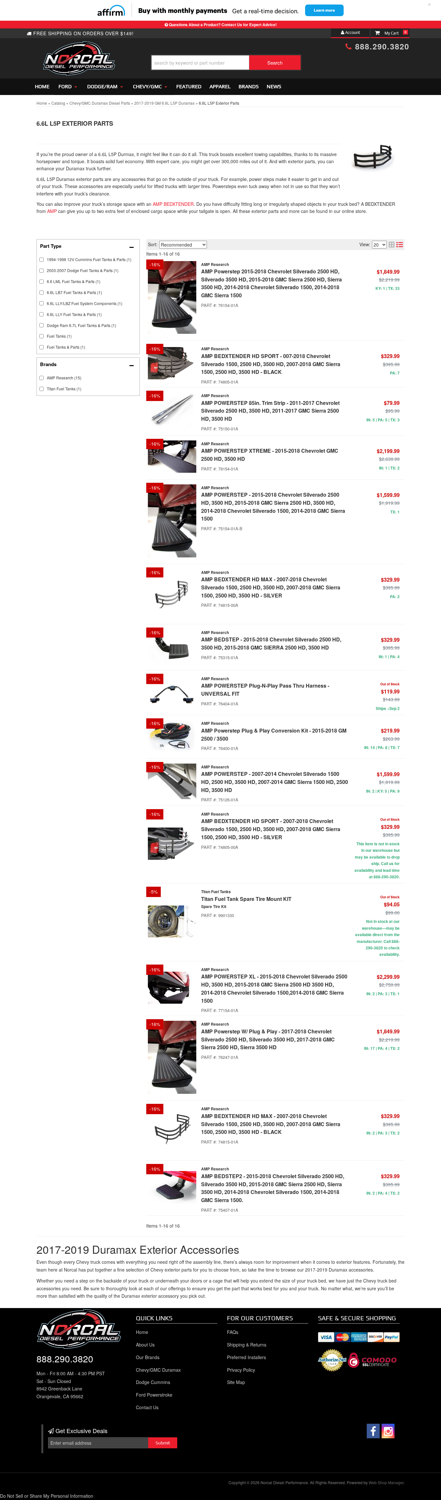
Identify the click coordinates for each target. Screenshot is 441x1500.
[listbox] (183, 244)
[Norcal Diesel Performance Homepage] (79, 47)
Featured (188, 86)
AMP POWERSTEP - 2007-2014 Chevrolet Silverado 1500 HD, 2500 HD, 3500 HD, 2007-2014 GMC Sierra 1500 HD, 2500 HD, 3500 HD (274, 782)
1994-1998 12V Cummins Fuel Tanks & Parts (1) (89, 259)
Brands (249, 86)
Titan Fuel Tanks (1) (64, 388)
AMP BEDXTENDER (173, 204)
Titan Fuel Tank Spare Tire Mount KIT (246, 899)
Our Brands (147, 1357)
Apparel (220, 86)
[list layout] (399, 244)
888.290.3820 (380, 46)
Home (42, 86)
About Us (145, 1344)
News (274, 86)
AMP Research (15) (64, 377)
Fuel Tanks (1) (59, 336)
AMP (52, 211)
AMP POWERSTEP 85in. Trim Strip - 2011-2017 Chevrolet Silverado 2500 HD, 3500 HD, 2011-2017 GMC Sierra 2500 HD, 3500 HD (270, 411)
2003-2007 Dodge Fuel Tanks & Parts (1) (82, 270)
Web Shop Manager (386, 1482)
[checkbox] (41, 378)
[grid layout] (391, 244)
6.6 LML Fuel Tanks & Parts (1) (73, 281)
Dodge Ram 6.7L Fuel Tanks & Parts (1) (81, 325)
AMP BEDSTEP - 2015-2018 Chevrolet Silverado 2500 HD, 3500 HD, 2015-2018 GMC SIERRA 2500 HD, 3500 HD (271, 643)
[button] (226, 62)
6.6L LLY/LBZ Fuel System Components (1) (84, 303)
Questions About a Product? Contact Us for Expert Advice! (223, 24)
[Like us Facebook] (373, 1431)
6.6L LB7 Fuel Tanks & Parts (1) (74, 292)
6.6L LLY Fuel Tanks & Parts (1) (74, 314)
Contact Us (147, 1407)
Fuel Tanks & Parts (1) (66, 347)
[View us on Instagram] (388, 1431)
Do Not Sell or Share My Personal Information (46, 1496)
